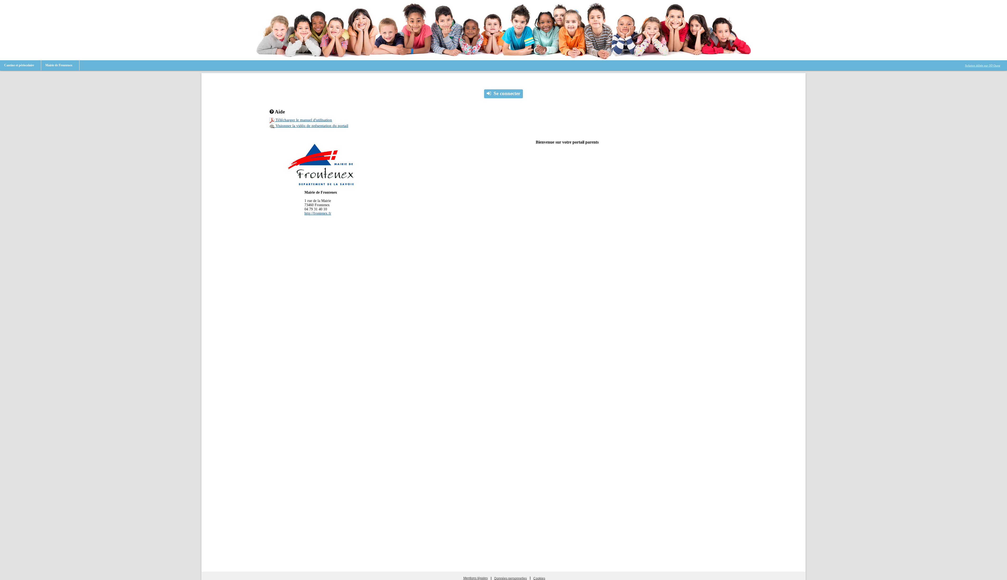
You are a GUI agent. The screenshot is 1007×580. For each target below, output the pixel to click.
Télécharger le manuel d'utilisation (303, 120)
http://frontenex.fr (317, 213)
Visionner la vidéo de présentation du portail (311, 126)
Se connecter (507, 93)
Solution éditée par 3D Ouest (982, 65)
